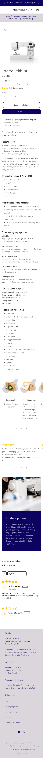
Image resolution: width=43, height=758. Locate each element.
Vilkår (7, 701)
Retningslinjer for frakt (28, 749)
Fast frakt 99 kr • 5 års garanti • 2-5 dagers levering (20, 84)
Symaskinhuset (15, 743)
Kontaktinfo (9, 717)
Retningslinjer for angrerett (16, 746)
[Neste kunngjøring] (38, 3)
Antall (4, 92)
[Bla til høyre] (26, 428)
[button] (4, 9)
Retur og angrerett (11, 707)
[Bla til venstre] (16, 428)
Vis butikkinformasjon (12, 126)
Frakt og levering (11, 712)
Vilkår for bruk (14, 749)
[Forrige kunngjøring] (4, 3)
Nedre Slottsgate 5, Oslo (26, 688)
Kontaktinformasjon (23, 753)
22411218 (15, 638)
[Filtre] (4, 573)
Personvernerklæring (12, 722)
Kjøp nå (21, 112)
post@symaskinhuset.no (20, 641)
